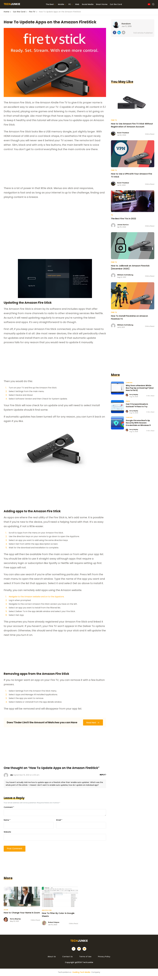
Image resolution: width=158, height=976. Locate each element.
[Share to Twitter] (119, 33)
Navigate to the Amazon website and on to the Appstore (36, 596)
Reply (102, 774)
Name (7, 820)
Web (77, 4)
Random (126, 23)
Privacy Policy (104, 956)
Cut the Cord (116, 4)
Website (7, 832)
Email (59, 820)
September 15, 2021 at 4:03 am (26, 775)
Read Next (91, 722)
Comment (9, 807)
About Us (52, 956)
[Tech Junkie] (12, 4)
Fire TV (32, 11)
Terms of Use (85, 956)
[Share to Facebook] (114, 33)
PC (70, 4)
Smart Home (101, 4)
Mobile (61, 4)
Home (6, 11)
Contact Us (67, 956)
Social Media (87, 4)
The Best (50, 4)
